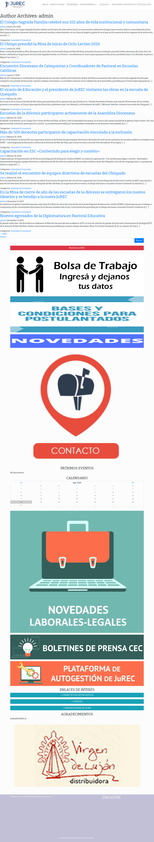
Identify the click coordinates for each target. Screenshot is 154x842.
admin (3, 27)
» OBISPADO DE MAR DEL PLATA (77, 708)
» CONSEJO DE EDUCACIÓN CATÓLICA (77, 695)
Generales (15, 40)
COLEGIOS (104, 4)
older (3, 234)
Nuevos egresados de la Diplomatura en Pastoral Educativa (52, 215)
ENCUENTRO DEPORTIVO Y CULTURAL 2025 (131, 4)
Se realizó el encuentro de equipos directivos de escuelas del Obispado (62, 173)
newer (4, 237)
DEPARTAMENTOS (88, 4)
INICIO (45, 4)
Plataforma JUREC (77, 248)
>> (133, 482)
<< (21, 482)
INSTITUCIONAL (57, 4)
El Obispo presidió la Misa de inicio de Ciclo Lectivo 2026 (50, 44)
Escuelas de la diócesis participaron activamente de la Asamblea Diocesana (67, 113)
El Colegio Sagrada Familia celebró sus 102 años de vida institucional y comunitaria (74, 22)
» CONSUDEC (77, 701)
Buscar (139, 240)
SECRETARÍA (72, 4)
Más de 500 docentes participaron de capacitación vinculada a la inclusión (66, 132)
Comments (26, 40)
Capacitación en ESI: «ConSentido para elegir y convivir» (50, 151)
